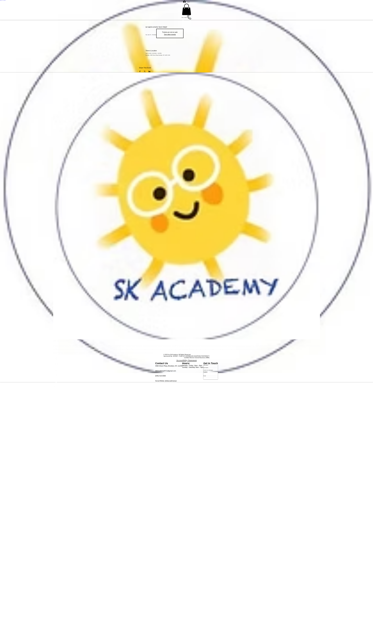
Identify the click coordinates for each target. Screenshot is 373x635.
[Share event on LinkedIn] (149, 71)
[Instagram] (186, 393)
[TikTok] (186, 387)
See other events (170, 34)
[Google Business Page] (186, 400)
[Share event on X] (145, 71)
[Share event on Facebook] (140, 71)
